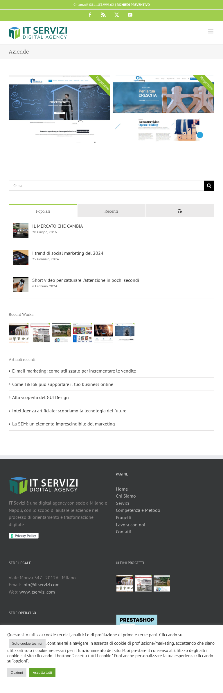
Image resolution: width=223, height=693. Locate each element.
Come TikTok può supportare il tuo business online (62, 384)
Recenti (111, 211)
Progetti (123, 517)
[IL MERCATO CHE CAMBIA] (20, 226)
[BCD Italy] (103, 333)
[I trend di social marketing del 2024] (20, 253)
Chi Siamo (126, 496)
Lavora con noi (130, 525)
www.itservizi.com (37, 592)
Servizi (122, 503)
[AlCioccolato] (19, 333)
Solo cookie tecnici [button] (27, 643)
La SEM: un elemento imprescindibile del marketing (63, 424)
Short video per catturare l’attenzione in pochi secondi (85, 280)
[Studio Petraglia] (125, 333)
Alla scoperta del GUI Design (40, 397)
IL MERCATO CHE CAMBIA (57, 226)
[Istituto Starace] (61, 333)
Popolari (43, 211)
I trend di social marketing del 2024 (67, 253)
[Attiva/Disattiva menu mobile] (211, 31)
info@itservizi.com (41, 584)
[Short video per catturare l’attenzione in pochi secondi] (20, 281)
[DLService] (40, 333)
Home (122, 489)
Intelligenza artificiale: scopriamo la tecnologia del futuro (69, 411)
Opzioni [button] (17, 672)
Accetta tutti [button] (42, 672)
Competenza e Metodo (138, 510)
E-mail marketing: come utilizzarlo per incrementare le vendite (74, 371)
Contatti (123, 532)
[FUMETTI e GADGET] (82, 333)
